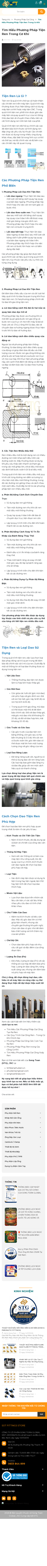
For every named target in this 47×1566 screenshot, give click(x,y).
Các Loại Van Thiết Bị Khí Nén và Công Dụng (31, 1390)
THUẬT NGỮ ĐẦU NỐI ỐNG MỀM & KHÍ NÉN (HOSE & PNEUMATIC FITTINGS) (23, 1329)
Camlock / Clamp (12, 1142)
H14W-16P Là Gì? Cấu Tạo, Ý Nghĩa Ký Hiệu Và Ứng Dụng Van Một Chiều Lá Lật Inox (31, 1360)
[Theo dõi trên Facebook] (14, 1498)
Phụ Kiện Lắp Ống (13, 1161)
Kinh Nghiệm (23, 1291)
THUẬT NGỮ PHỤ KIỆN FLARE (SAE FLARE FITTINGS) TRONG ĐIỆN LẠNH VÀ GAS (31, 1346)
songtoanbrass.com (16, 1074)
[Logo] (10, 4)
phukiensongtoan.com (18, 1071)
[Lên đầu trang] (43, 1562)
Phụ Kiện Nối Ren (12, 1113)
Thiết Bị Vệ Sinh (12, 1147)
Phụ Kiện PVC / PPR (13, 1156)
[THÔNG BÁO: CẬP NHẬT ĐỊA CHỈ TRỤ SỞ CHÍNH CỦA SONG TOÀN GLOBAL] (11, 1194)
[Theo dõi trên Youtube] (4, 1498)
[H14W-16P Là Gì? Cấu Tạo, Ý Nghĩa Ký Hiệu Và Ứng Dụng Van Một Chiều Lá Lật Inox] (9, 1363)
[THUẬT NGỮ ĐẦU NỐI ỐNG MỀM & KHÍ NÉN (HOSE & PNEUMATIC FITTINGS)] (23, 1310)
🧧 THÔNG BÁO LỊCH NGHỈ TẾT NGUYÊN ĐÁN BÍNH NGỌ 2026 (30, 1235)
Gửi (41, 1414)
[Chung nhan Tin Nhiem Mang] (15, 1503)
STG (36, 1516)
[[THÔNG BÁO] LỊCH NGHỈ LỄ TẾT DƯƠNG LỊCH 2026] (11, 1271)
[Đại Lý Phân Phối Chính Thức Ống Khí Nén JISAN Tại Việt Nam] (11, 1254)
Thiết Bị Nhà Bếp (12, 1152)
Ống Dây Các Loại (13, 1137)
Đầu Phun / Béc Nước (14, 1127)
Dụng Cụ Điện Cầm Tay (15, 1166)
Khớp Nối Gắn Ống (13, 1118)
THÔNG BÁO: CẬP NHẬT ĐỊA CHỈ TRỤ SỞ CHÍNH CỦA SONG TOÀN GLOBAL (29, 1190)
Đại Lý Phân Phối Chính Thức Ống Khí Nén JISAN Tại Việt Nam (30, 1252)
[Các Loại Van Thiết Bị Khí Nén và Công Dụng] (9, 1393)
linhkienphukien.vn (16, 1068)
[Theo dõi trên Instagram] (9, 1498)
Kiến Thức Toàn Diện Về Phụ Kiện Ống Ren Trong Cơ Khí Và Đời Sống (32, 1375)
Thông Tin (11, 1182)
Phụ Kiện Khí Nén (12, 1123)
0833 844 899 (16, 1463)
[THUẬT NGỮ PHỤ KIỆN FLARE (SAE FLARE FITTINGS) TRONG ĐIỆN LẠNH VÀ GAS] (9, 1349)
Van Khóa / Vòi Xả (12, 1132)
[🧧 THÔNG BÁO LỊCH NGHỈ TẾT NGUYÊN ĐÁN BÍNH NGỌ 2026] (11, 1237)
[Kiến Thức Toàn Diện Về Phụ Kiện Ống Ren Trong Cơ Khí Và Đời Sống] (9, 1378)
